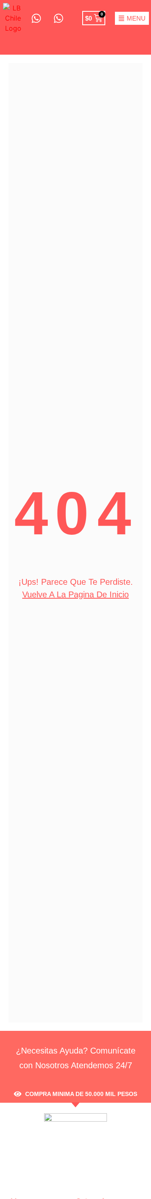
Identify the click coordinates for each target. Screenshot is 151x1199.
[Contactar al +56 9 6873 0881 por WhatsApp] (36, 18)
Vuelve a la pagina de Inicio (75, 594)
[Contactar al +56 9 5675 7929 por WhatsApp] (57, 18)
